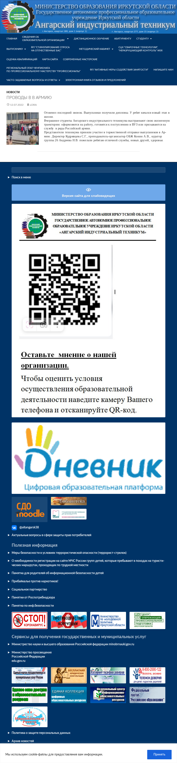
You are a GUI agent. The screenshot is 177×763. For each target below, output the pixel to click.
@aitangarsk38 (29, 527)
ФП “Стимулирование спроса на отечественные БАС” (50, 49)
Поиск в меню (21, 177)
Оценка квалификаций (21, 59)
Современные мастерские (80, 59)
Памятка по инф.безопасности (33, 605)
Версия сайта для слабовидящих (88, 196)
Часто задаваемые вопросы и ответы (31, 80)
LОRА (33, 105)
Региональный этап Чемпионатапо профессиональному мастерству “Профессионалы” (43, 70)
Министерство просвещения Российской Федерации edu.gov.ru (32, 657)
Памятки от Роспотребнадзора (33, 597)
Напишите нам (163, 70)
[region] (88, 753)
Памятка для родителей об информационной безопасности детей (58, 573)
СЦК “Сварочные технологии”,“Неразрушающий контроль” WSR (141, 49)
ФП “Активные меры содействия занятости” (119, 70)
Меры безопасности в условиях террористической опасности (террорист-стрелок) (69, 552)
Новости (13, 92)
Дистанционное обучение (91, 39)
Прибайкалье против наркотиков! (35, 581)
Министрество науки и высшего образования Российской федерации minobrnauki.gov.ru (73, 644)
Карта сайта (50, 59)
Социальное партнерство (29, 589)
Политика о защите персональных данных (41, 733)
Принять (159, 754)
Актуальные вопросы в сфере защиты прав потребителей (51, 535)
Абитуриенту (122, 39)
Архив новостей (23, 741)
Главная (11, 39)
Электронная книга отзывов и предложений (95, 80)
